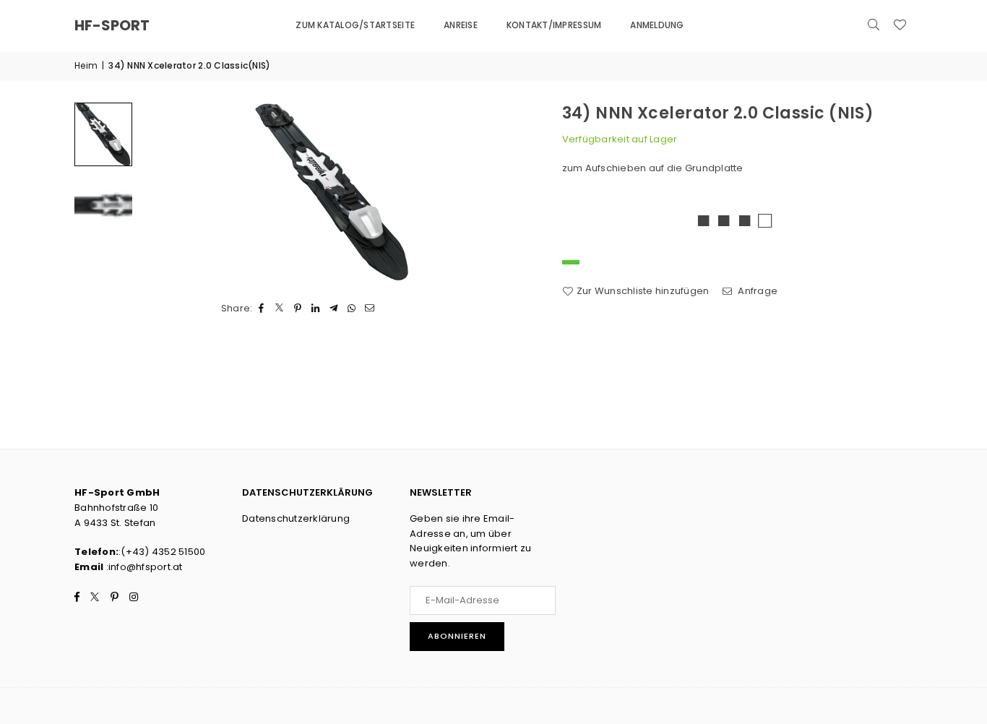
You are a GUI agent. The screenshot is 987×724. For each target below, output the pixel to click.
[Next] (506, 192)
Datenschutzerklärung (296, 518)
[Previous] (159, 192)
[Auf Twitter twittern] (280, 308)
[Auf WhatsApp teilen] (352, 308)
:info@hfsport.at (142, 567)
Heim (86, 65)
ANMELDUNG (657, 25)
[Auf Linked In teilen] (316, 308)
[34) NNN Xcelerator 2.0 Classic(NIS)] (103, 134)
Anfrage (756, 291)
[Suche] (874, 25)
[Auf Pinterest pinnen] (298, 308)
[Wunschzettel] (900, 25)
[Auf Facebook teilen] (262, 308)
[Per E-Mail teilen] (370, 308)
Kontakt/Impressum (554, 25)
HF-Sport (112, 25)
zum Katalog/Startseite (355, 25)
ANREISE (461, 25)
